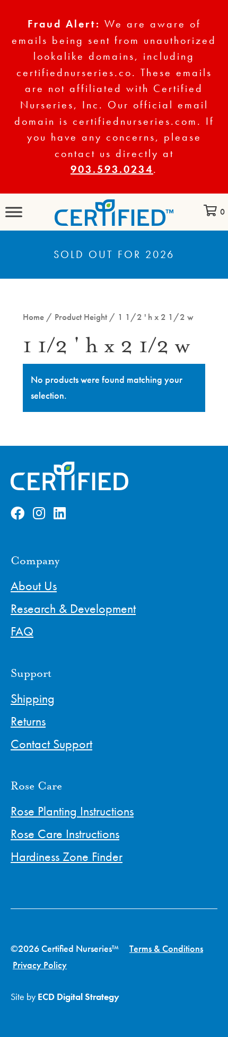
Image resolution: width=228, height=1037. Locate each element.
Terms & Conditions (166, 948)
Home (33, 317)
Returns (28, 721)
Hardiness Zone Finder (66, 856)
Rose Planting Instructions (72, 811)
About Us (34, 585)
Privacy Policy (40, 965)
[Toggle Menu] (13, 212)
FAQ (22, 631)
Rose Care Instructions (65, 833)
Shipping (33, 698)
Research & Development (73, 608)
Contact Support (51, 744)
